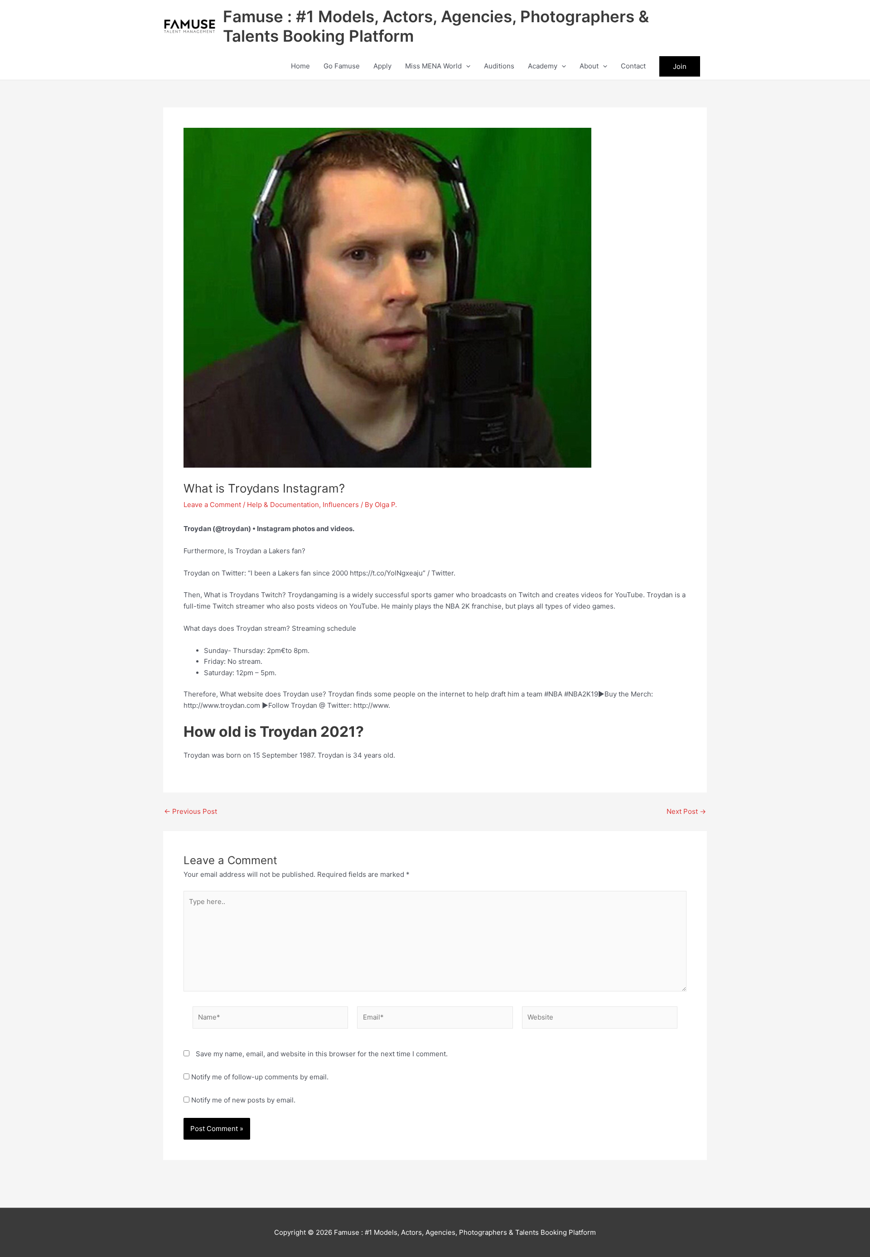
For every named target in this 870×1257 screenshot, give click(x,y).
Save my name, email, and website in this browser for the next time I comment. (322, 1053)
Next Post (686, 811)
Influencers (341, 504)
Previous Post (190, 811)
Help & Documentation (283, 504)
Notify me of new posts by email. (243, 1100)
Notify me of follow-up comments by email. (260, 1077)
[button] (466, 66)
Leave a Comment (212, 504)
